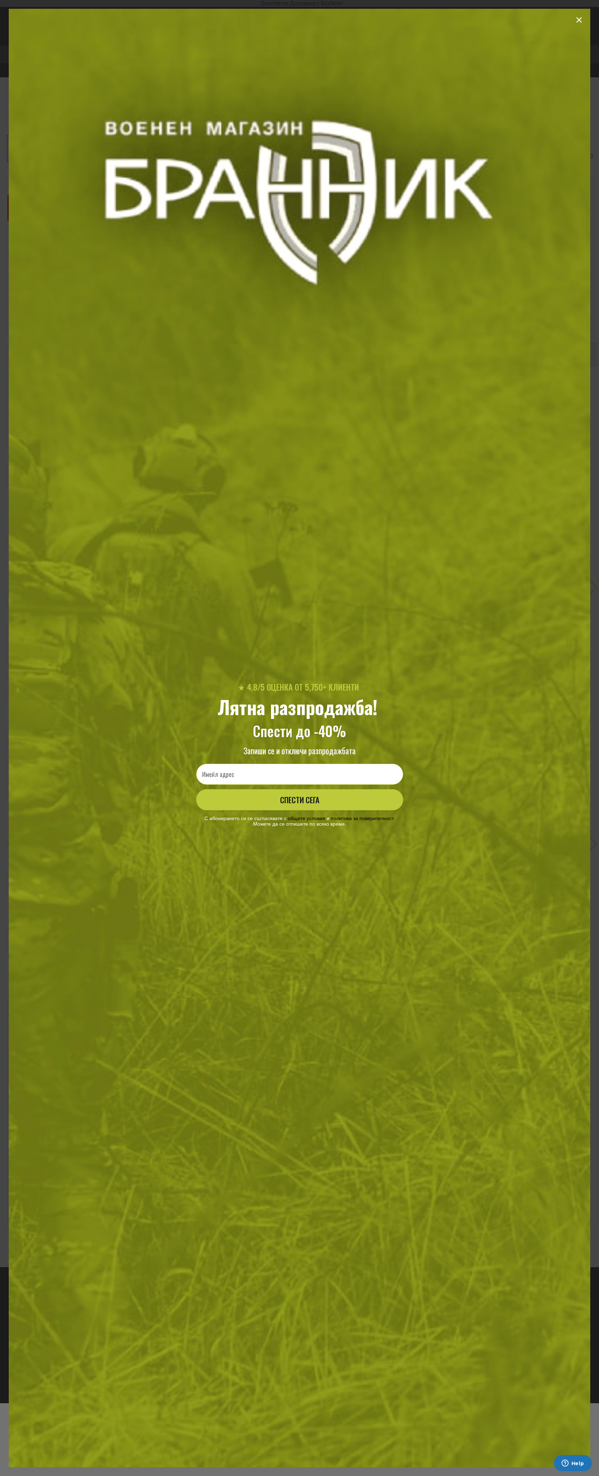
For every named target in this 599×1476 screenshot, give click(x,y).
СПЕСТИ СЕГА (299, 799)
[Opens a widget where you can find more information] (573, 1464)
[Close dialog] (579, 20)
